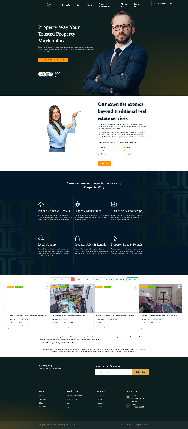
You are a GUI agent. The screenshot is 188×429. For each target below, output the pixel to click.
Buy (78, 5)
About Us (124, 5)
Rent (89, 5)
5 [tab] (75, 311)
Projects (66, 5)
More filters (119, 279)
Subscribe (140, 372)
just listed (19, 287)
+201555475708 (165, 3)
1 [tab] (68, 311)
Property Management (105, 5)
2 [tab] (25, 311)
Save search (132, 279)
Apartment (10, 328)
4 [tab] (29, 311)
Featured (10, 287)
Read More (41, 225)
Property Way (51, 5)
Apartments (18, 328)
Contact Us (137, 5)
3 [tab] (27, 311)
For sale (26, 328)
